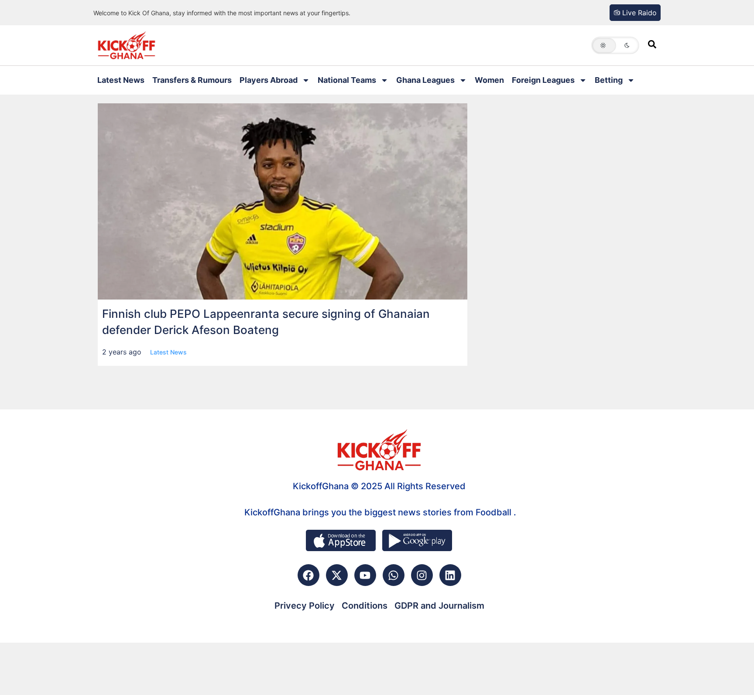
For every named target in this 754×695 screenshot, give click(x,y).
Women (489, 80)
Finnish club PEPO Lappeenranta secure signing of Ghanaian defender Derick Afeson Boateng (266, 321)
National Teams (347, 80)
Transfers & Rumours (192, 80)
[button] (615, 45)
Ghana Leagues (425, 80)
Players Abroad (269, 80)
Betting (609, 80)
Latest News (120, 80)
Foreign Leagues (543, 80)
